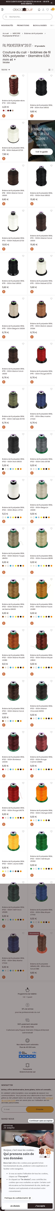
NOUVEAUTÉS (7, 25)
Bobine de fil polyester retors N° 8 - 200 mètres (13, 101)
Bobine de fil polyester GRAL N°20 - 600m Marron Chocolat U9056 (41, 708)
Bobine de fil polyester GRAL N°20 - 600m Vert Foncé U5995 (13, 909)
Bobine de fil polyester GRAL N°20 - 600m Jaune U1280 (13, 862)
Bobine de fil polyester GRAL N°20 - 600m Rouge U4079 (13, 809)
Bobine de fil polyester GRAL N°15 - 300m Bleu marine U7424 (41, 416)
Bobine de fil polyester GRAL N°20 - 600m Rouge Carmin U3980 (41, 759)
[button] (39, 10)
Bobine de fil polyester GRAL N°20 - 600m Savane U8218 (41, 557)
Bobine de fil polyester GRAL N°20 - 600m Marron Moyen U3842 (41, 657)
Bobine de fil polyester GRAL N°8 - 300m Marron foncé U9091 (13, 193)
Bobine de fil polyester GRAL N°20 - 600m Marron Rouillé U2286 (13, 657)
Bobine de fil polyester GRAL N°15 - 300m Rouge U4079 (41, 372)
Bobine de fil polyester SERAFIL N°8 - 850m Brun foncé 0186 (40, 966)
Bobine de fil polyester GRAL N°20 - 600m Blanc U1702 (13, 508)
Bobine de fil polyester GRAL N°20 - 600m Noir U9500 (13, 460)
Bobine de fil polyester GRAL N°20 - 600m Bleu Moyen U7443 (41, 912)
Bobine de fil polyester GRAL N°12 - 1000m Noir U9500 (41, 194)
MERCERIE (16, 33)
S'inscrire (39, 1109)
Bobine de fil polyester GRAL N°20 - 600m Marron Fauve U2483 (41, 606)
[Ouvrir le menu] (2, 9)
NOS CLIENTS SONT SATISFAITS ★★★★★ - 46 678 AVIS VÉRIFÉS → (27, 2)
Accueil (6, 33)
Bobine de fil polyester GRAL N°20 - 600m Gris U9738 (41, 460)
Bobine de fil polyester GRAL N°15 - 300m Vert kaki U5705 (13, 417)
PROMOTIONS (23, 25)
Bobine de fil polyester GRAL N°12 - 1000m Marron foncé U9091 (41, 238)
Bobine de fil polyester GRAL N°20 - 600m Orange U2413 (41, 811)
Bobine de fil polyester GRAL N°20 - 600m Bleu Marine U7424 (13, 960)
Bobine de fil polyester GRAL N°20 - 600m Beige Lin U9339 (41, 507)
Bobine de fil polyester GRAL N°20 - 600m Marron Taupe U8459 (13, 555)
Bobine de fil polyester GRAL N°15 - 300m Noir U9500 (13, 282)
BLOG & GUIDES (40, 25)
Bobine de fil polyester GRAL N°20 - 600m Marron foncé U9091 (13, 711)
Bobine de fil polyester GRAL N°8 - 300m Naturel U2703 (13, 149)
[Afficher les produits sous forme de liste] (52, 70)
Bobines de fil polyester (33, 33)
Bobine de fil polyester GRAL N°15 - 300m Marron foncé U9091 (13, 371)
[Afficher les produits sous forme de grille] (49, 70)
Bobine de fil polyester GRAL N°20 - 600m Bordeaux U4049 (13, 759)
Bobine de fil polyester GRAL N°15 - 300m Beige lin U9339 (13, 327)
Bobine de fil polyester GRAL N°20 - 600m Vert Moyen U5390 (41, 858)
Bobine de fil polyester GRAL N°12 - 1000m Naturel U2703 (13, 239)
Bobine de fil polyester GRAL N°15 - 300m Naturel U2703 (41, 282)
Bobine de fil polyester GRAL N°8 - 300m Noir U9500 (41, 106)
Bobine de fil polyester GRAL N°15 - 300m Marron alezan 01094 (41, 326)
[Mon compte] (43, 10)
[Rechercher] (6, 17)
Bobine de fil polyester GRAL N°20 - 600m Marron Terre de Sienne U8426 (13, 606)
